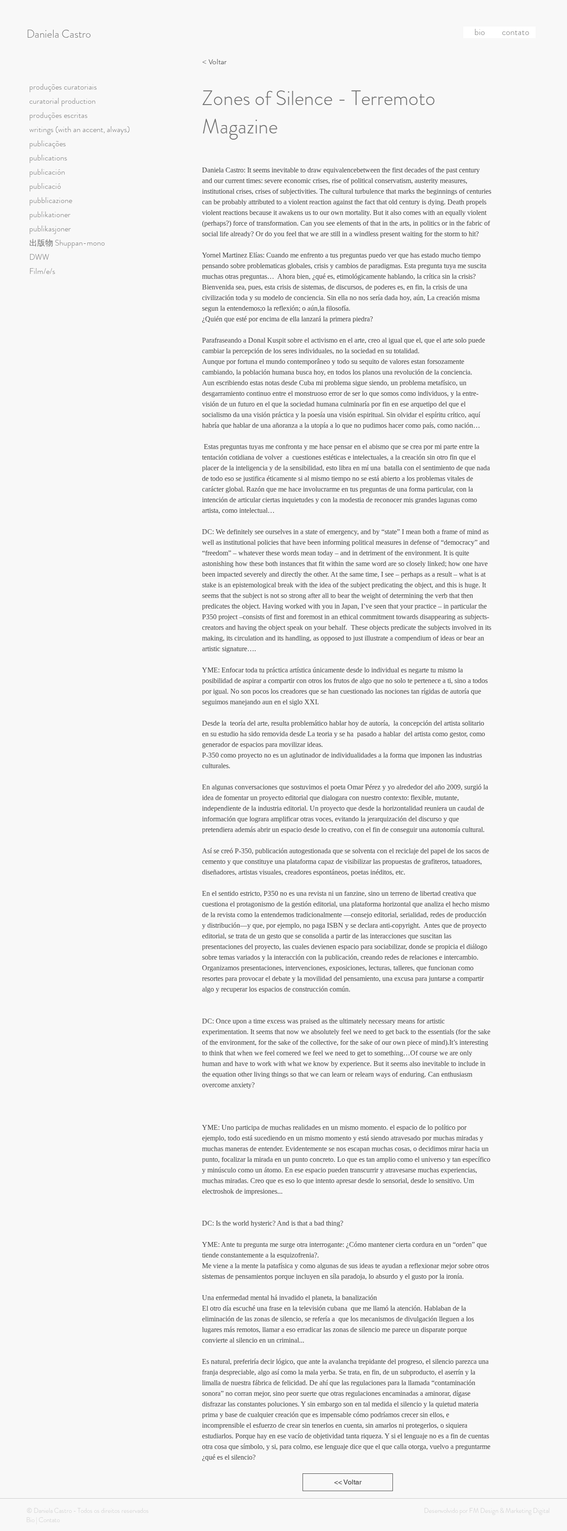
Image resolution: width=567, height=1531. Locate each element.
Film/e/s (42, 271)
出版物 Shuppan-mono (67, 243)
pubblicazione (50, 200)
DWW (39, 257)
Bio (30, 1520)
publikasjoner (50, 228)
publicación (47, 172)
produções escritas (58, 115)
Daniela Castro (59, 34)
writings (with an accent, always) (79, 129)
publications (48, 158)
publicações (47, 143)
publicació (45, 186)
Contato (49, 1520)
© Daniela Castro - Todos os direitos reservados (88, 1510)
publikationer (49, 214)
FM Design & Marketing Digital (509, 1510)
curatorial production (62, 101)
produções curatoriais (63, 87)
